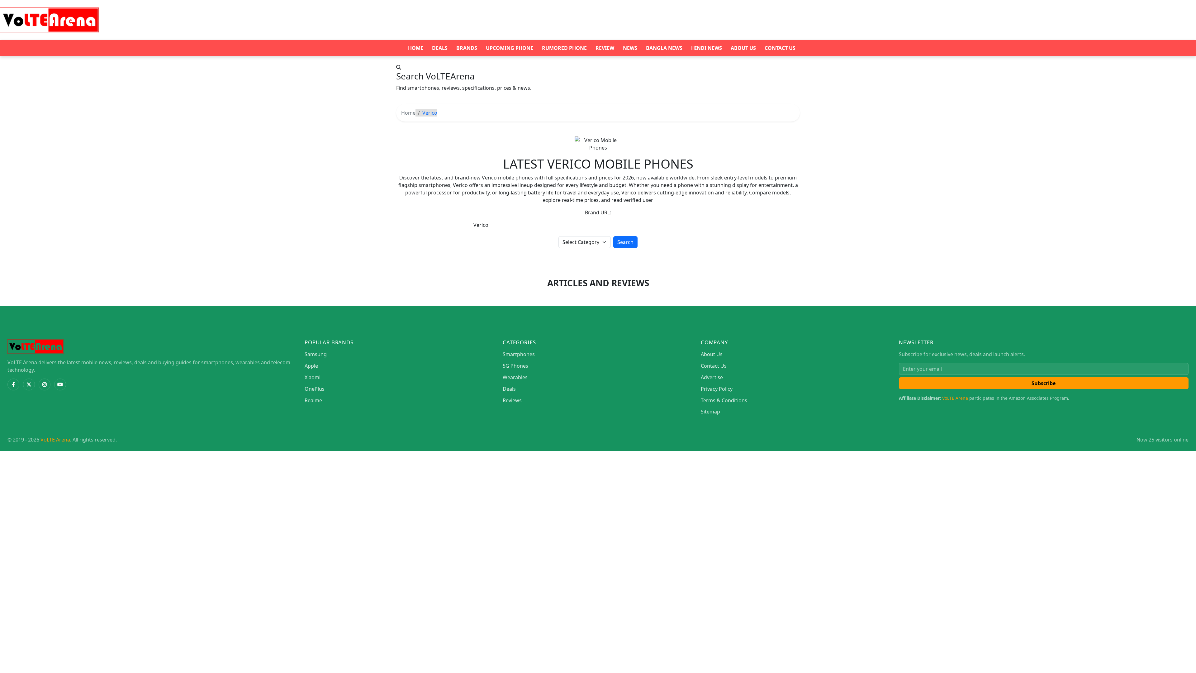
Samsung (316, 354)
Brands (466, 48)
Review (605, 48)
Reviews (512, 400)
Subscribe (1044, 383)
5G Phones (515, 365)
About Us (743, 48)
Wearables (515, 377)
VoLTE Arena (955, 398)
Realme (313, 400)
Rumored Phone (564, 48)
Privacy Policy (717, 388)
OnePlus (315, 388)
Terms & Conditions (724, 400)
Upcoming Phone (509, 48)
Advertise (712, 377)
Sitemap (710, 411)
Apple (311, 365)
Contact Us (780, 48)
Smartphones (519, 354)
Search (625, 242)
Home (415, 48)
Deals (440, 48)
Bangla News (664, 48)
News (630, 48)
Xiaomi (312, 377)
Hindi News (706, 48)
